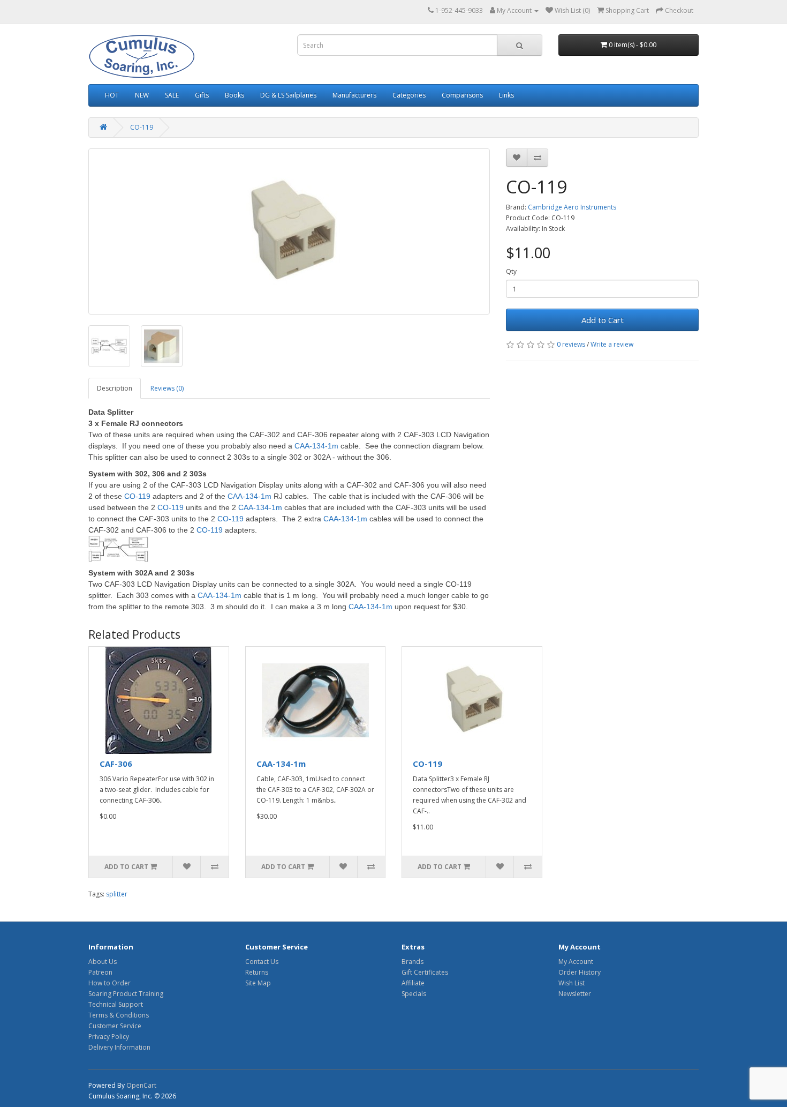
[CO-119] (289, 231)
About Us (102, 961)
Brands (412, 961)
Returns (256, 972)
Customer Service (114, 1025)
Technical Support (115, 1004)
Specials (414, 993)
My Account (575, 961)
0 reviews (571, 344)
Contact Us (261, 961)
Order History (579, 972)
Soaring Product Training (125, 993)
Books (234, 95)
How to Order (109, 983)
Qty (511, 271)
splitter (116, 894)
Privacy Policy (108, 1036)
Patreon (100, 972)
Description (114, 388)
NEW (142, 95)
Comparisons (462, 95)
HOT (112, 95)
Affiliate (413, 983)
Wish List (571, 983)
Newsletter (574, 993)
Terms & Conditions (118, 1015)
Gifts (202, 95)
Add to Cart (602, 320)
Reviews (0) (167, 388)
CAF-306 (116, 763)
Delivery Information (119, 1047)
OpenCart (141, 1085)
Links (506, 95)
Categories (409, 95)
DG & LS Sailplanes (288, 95)
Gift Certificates (425, 972)
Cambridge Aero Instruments (572, 207)
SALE (172, 95)
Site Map (258, 983)
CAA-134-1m (281, 763)
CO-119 (141, 127)
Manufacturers (354, 95)
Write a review (612, 344)
